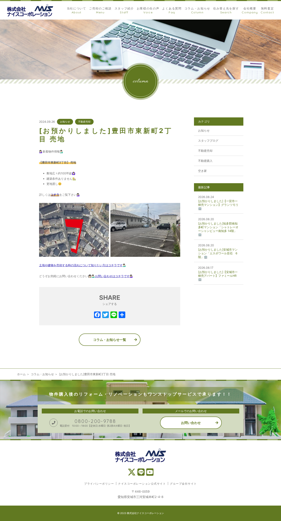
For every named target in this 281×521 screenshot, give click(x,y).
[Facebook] (97, 315)
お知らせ (65, 121)
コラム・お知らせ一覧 (109, 340)
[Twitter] (105, 315)
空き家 (202, 171)
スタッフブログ (208, 140)
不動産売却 (84, 121)
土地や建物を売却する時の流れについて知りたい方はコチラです (81, 265)
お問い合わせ (191, 423)
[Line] (114, 315)
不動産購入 (205, 160)
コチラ (55, 194)
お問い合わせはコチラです (112, 276)
